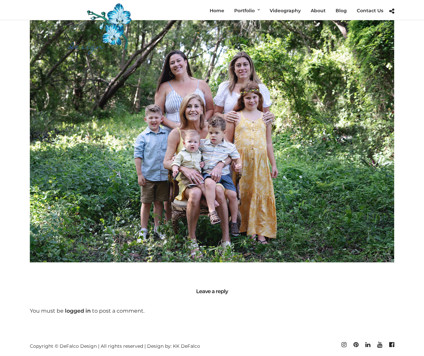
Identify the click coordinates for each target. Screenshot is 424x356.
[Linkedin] (367, 344)
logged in (78, 311)
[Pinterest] (355, 344)
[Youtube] (379, 344)
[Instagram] (343, 344)
